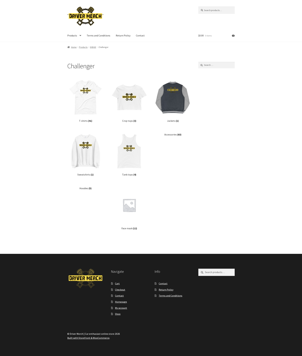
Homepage (121, 301)
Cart (117, 283)
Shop (117, 313)
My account (121, 307)
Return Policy (123, 35)
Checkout (120, 289)
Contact (140, 35)
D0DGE (93, 47)
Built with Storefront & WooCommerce (88, 337)
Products (72, 35)
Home (74, 47)
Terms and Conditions (98, 35)
